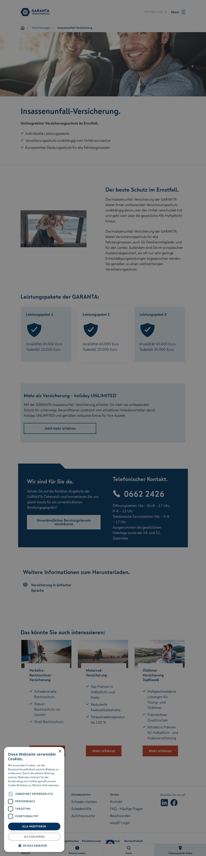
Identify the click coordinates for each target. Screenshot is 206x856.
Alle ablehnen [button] (34, 836)
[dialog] (34, 799)
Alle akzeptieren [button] (34, 826)
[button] (34, 845)
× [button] (59, 751)
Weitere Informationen (45, 785)
